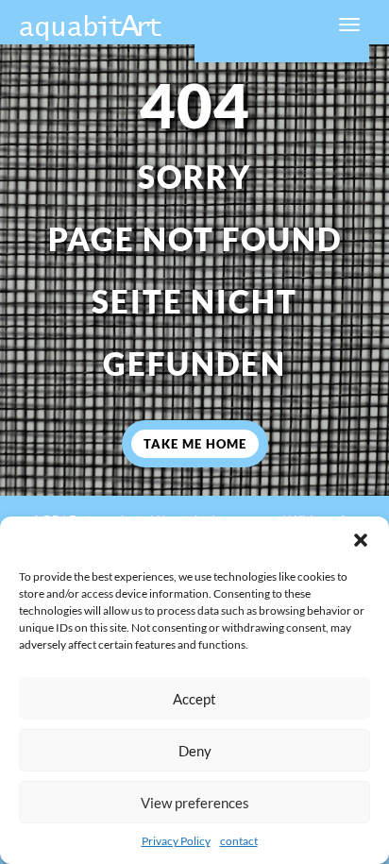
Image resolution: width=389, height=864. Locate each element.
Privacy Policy (176, 841)
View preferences (195, 802)
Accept (194, 698)
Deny (194, 750)
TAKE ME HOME (195, 443)
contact (239, 841)
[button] (360, 540)
